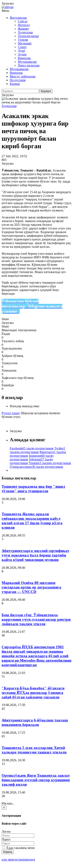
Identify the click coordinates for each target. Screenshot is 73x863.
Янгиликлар (18, 17)
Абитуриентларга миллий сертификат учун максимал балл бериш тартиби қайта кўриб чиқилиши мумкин (35, 555)
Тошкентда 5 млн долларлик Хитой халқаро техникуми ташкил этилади (34, 750)
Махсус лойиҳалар (22, 76)
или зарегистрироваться (18, 859)
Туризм (23, 39)
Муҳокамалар (27, 61)
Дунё (21, 50)
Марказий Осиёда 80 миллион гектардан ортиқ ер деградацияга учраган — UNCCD (31, 587)
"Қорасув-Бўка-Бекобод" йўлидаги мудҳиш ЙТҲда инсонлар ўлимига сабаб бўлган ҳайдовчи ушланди (33, 692)
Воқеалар (24, 58)
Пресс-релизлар (29, 65)
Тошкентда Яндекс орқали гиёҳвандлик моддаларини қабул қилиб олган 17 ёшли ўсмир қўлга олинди (32, 521)
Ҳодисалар (25, 32)
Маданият (25, 43)
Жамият (23, 28)
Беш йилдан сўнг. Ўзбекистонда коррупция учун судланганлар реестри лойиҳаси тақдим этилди (36, 619)
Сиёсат (23, 21)
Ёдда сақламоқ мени (20, 848)
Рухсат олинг (11, 413)
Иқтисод (24, 25)
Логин (6, 831)
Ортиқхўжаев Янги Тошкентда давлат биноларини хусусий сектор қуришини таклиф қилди (36, 780)
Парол (6, 839)
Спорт (22, 47)
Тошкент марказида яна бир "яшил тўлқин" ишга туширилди (33, 488)
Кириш (15, 83)
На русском (18, 80)
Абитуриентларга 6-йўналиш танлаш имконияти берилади (35, 722)
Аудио (22, 54)
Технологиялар (28, 36)
